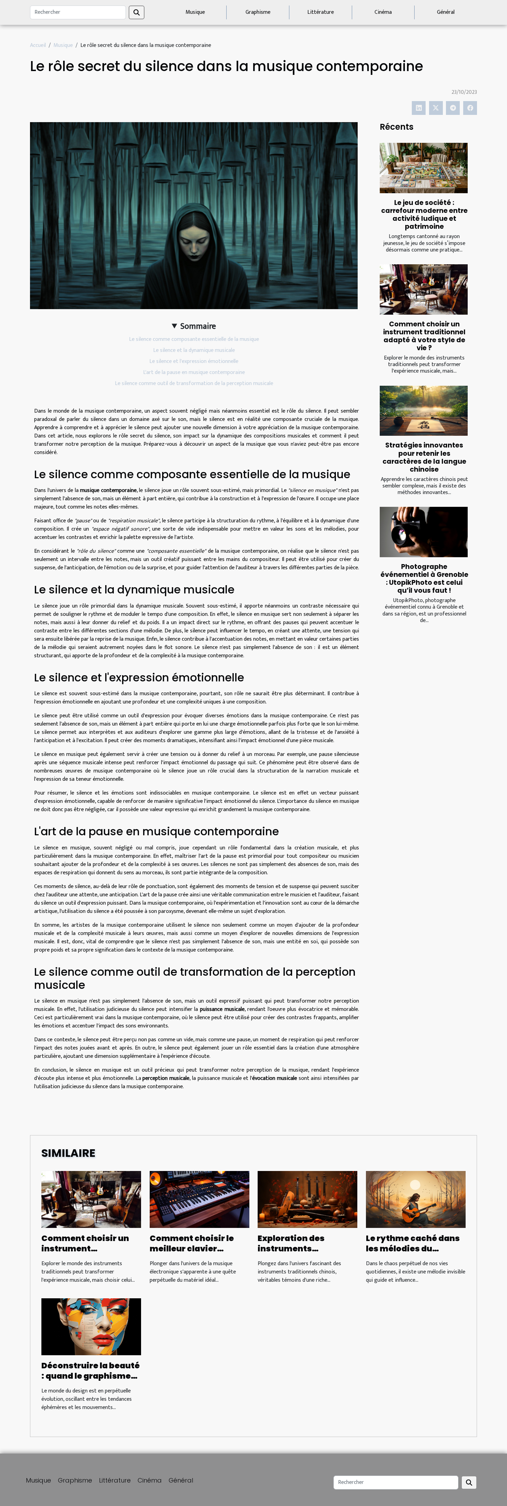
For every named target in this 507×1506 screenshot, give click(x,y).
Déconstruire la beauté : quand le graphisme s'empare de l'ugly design (90, 1381)
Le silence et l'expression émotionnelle (193, 361)
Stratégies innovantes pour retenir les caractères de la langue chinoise (424, 457)
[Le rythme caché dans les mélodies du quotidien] (416, 1199)
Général (446, 12)
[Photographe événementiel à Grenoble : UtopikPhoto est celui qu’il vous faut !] (424, 532)
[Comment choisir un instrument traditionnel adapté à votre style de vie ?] (424, 289)
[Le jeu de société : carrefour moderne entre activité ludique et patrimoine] (424, 168)
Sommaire (198, 326)
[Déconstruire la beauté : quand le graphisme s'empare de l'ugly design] (91, 1326)
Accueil (38, 45)
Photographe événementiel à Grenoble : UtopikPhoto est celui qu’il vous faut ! (424, 578)
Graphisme (258, 12)
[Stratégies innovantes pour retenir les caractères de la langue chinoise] (424, 411)
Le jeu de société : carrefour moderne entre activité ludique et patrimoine (424, 214)
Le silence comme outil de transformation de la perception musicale (194, 383)
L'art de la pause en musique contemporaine (194, 372)
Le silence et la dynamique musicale (194, 350)
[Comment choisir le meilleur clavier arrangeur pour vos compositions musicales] (199, 1199)
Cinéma (383, 12)
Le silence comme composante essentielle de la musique (194, 339)
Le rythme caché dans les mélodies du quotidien (413, 1248)
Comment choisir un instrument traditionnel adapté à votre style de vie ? (424, 336)
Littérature (320, 12)
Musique (195, 12)
